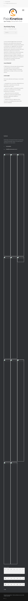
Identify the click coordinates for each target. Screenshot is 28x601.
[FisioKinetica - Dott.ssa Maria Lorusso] (13, 15)
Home (5, 29)
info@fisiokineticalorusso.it (11, 3)
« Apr (5, 589)
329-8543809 (7, 1)
